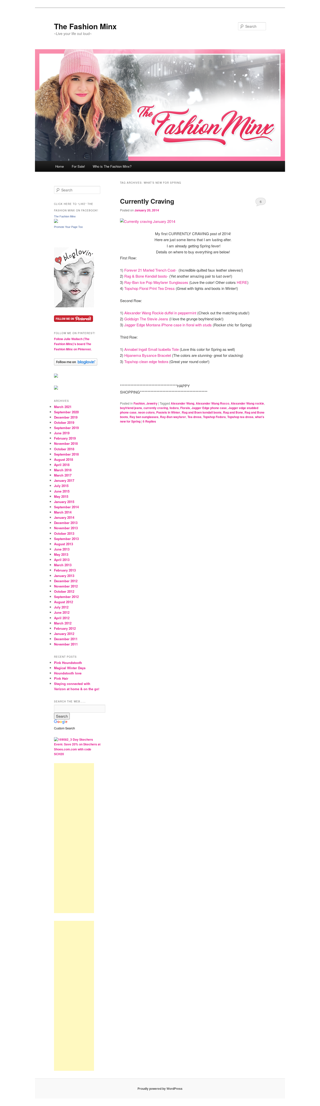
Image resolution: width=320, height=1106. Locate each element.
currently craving (156, 408)
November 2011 (66, 644)
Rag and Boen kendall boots (202, 412)
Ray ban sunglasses (144, 417)
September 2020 (66, 412)
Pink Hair (61, 678)
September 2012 (66, 596)
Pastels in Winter (168, 412)
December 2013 (66, 522)
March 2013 (63, 564)
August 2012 (63, 601)
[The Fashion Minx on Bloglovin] (74, 306)
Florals (185, 408)
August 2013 (63, 544)
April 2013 (62, 559)
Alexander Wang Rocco (212, 403)
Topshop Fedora (214, 417)
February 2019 (65, 438)
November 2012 (66, 586)
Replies (149, 421)
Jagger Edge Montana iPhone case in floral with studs (168, 324)
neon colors (146, 412)
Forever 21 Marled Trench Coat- (150, 270)
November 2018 (66, 443)
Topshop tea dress (240, 417)
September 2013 (66, 538)
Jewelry (152, 403)
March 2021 (63, 406)
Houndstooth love (68, 673)
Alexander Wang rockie (247, 403)
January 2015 (64, 501)
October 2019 (64, 422)
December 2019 (66, 417)
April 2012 (62, 617)
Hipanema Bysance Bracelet (147, 355)
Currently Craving (147, 201)
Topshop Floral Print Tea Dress (149, 288)
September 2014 (66, 507)
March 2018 (63, 470)
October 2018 (64, 449)
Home (59, 166)
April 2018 (62, 464)
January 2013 (64, 575)
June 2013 (62, 549)
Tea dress (195, 417)
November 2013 (66, 528)
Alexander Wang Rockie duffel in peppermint (160, 312)
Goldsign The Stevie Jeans (146, 318)
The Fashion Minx (85, 26)
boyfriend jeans (131, 408)
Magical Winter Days (70, 667)
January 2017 (64, 480)
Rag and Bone (233, 412)
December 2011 (66, 638)
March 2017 (63, 475)
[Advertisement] (74, 838)
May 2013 (61, 554)
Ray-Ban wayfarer (173, 417)
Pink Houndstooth (68, 662)
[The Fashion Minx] (56, 221)
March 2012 (63, 623)
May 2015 (61, 496)
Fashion (139, 403)
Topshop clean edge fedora (146, 361)
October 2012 (64, 591)
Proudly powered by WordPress (160, 1088)
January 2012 (64, 633)
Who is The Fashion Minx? (112, 166)
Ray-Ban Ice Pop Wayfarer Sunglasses (156, 282)
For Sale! (78, 166)
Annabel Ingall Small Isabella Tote (152, 349)
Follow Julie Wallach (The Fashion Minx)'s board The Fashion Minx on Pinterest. (73, 344)
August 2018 (63, 459)
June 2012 (62, 612)
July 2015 (61, 485)
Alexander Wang (182, 403)
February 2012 (65, 628)
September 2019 (66, 427)
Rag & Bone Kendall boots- (146, 276)
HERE (242, 282)
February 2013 (65, 570)
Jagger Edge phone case (209, 408)
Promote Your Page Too (68, 226)
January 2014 (64, 517)
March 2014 (63, 512)
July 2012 (61, 607)
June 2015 (62, 491)
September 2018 (66, 454)
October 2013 (64, 533)
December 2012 (66, 580)
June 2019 (62, 433)
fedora (174, 408)
